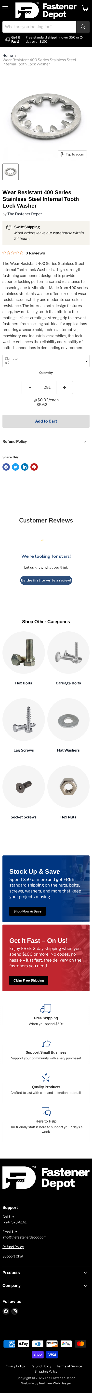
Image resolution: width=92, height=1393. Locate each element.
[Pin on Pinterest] (34, 467)
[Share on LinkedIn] (24, 467)
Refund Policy (13, 1247)
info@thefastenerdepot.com (24, 1237)
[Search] (83, 27)
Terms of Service (69, 1366)
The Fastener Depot (24, 214)
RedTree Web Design (55, 1383)
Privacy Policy (14, 1366)
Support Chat (12, 1256)
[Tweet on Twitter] (15, 467)
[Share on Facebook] (6, 467)
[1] (30, 387)
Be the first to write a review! (46, 580)
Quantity (46, 373)
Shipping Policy (46, 1371)
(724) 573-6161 (14, 1222)
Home (7, 56)
